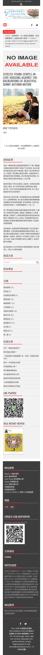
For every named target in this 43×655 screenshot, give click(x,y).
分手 (6, 507)
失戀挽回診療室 (9, 295)
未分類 (5, 327)
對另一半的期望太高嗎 (11, 362)
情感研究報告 (8, 311)
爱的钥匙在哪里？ (10, 352)
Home (7, 35)
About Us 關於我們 (11, 474)
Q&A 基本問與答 (10, 476)
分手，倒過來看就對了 (11, 348)
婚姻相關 (6, 303)
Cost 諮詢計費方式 (11, 484)
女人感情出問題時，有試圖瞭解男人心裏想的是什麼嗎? (22, 147)
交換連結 (7, 557)
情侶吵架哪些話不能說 (11, 386)
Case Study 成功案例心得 (14, 479)
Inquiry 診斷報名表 (11, 481)
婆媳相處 (6, 299)
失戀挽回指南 (9, 487)
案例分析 (6, 331)
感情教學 (15, 35)
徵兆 (12, 507)
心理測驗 (6, 307)
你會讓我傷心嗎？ (10, 366)
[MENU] (5, 24)
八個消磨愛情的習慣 (11, 382)
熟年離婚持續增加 (10, 370)
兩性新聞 (6, 287)
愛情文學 (6, 315)
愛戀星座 (6, 319)
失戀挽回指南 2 (10, 489)
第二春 (5, 335)
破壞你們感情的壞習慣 (11, 378)
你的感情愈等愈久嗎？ (11, 374)
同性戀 (5, 291)
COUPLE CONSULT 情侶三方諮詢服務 (18, 492)
